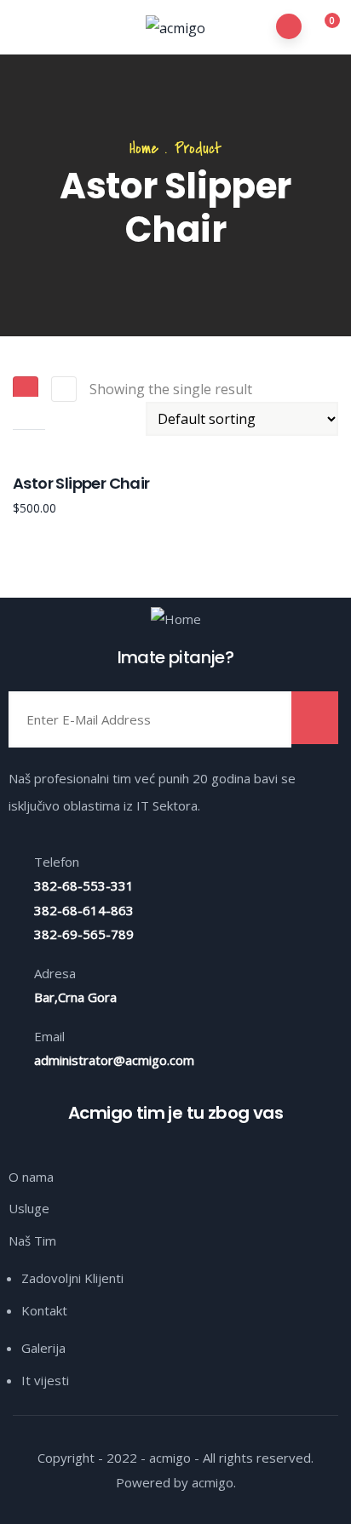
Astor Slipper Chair (81, 483)
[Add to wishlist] (29, 446)
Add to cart (29, 413)
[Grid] (25, 389)
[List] (64, 389)
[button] (322, 28)
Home (143, 148)
